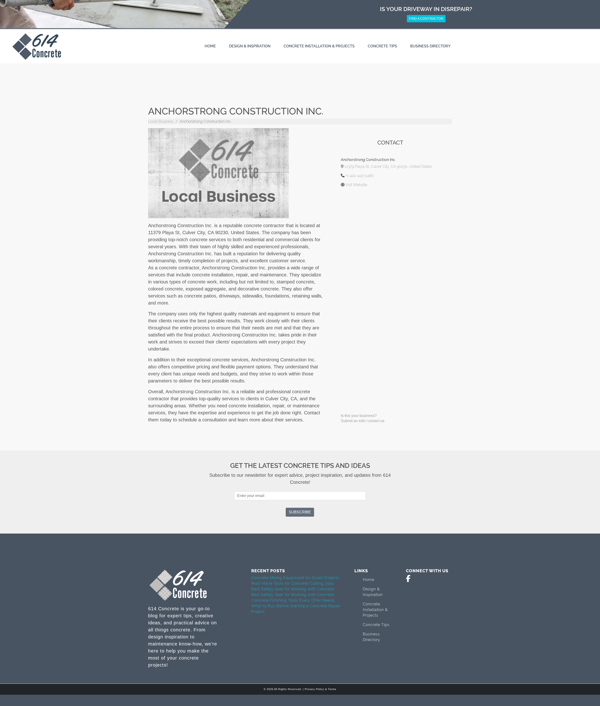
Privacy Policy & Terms (320, 689)
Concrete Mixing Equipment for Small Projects (295, 578)
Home (210, 46)
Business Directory (430, 46)
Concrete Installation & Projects (319, 46)
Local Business (161, 121)
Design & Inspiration (249, 46)
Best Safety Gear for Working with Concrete (292, 589)
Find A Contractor (426, 18)
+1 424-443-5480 (359, 175)
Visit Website (356, 185)
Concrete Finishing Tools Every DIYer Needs (293, 600)
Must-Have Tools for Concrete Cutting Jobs (292, 583)
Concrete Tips (382, 46)
